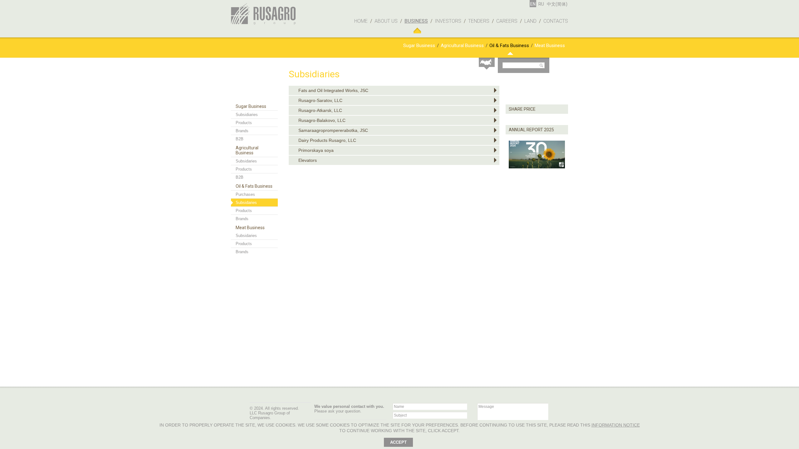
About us (386, 21)
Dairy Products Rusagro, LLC (327, 140)
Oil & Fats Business (509, 45)
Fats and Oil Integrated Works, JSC (333, 90)
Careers (506, 21)
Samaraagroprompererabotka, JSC (333, 130)
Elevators (307, 160)
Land (530, 21)
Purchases (245, 194)
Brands (242, 130)
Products (244, 122)
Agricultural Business (462, 45)
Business (416, 21)
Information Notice (615, 424)
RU (541, 4)
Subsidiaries (247, 114)
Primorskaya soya (316, 150)
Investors (448, 21)
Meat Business (550, 45)
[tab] (394, 90)
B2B (239, 139)
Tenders (478, 21)
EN (533, 4)
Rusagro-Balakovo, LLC (322, 120)
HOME (361, 21)
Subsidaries (246, 161)
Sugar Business (419, 45)
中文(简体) (557, 4)
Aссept (398, 442)
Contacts (555, 21)
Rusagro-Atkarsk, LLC (320, 110)
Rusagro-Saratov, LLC (320, 100)
